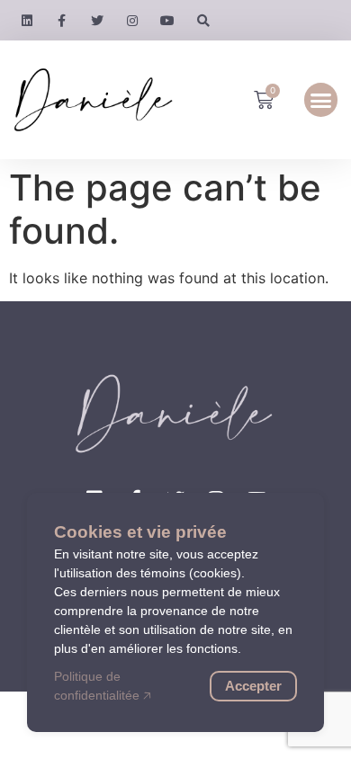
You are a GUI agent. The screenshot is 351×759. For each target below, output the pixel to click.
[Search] (202, 20)
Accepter (253, 685)
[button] (321, 100)
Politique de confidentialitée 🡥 (102, 685)
